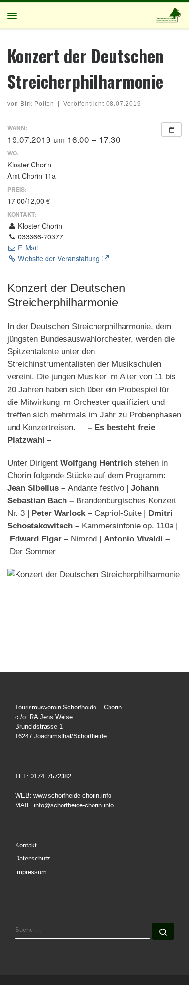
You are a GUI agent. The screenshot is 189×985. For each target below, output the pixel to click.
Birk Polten (37, 103)
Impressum (31, 872)
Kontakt (26, 845)
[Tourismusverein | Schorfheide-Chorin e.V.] (169, 14)
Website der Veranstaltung (59, 258)
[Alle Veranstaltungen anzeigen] (171, 129)
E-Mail (27, 247)
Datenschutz (32, 858)
